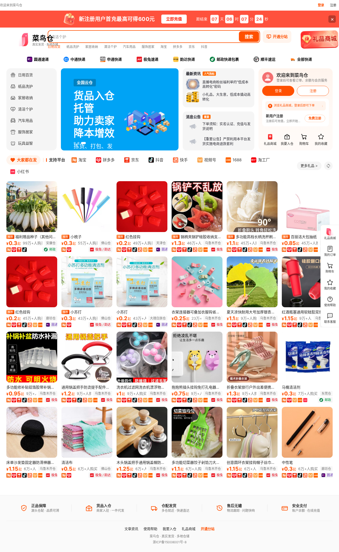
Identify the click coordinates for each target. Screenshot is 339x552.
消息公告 (193, 117)
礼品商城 (188, 529)
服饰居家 (148, 47)
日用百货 (54, 47)
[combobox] (143, 36)
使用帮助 (150, 529)
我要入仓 (169, 529)
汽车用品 (129, 47)
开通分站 (208, 529)
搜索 (249, 36)
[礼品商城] (319, 40)
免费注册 (315, 118)
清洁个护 (110, 47)
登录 (321, 5)
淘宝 (163, 47)
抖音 (204, 47)
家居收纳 (91, 47)
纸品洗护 (72, 47)
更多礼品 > (309, 165)
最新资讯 (193, 74)
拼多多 (177, 47)
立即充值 (174, 18)
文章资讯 (131, 529)
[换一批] (328, 166)
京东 (192, 47)
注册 (333, 5)
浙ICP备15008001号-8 (169, 542)
